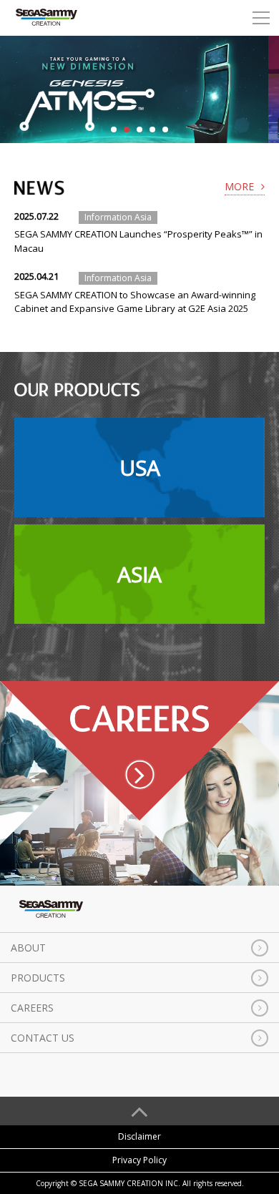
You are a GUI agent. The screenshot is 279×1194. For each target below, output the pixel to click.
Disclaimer (139, 1136)
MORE (239, 186)
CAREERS (32, 1007)
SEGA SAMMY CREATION (46, 17)
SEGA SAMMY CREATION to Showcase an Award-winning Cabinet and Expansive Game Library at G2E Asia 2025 (134, 301)
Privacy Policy (139, 1160)
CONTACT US (42, 1037)
